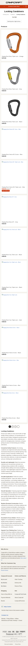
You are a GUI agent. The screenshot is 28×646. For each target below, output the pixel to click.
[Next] (18, 426)
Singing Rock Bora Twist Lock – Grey (12, 89)
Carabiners (12, 14)
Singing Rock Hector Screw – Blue (11, 385)
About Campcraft (19, 597)
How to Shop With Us (6, 594)
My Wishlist (4, 582)
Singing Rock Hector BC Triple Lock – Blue (13, 187)
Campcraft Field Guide (20, 594)
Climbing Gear (6, 14)
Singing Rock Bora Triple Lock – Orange (12, 56)
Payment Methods (5, 597)
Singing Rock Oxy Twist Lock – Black (12, 254)
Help (7, 606)
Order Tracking (18, 579)
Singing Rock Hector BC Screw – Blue (12, 154)
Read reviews (4, 570)
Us (4, 615)
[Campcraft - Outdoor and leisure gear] (14, 2)
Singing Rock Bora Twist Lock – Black (12, 121)
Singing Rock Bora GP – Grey (10, 222)
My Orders (3, 586)
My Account (4, 579)
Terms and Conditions (8, 644)
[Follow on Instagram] (14, 628)
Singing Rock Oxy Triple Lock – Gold (12, 320)
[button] (2, 2)
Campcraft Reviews (20, 600)
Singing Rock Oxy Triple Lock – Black (12, 287)
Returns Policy (18, 586)
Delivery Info (18, 582)
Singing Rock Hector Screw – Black (11, 352)
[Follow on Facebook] (11, 628)
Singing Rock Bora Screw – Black (11, 418)
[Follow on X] (16, 628)
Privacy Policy (18, 644)
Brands (3, 600)
